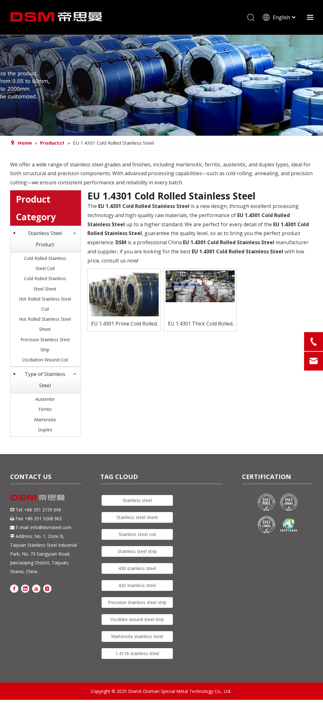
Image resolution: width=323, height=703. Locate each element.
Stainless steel (137, 500)
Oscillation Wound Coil (45, 360)
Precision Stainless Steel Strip (45, 345)
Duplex (45, 430)
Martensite (45, 420)
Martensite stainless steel (137, 636)
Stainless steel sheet (137, 517)
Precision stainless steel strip (137, 602)
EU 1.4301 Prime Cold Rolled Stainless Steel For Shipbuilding (124, 324)
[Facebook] (14, 588)
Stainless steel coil (137, 534)
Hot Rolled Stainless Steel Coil (45, 304)
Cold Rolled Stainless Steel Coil (45, 263)
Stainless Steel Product (45, 239)
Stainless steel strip (137, 551)
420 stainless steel (137, 585)
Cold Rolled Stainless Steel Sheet (45, 283)
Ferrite (45, 409)
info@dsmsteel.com (51, 527)
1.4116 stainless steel (137, 653)
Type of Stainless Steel (45, 380)
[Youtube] (36, 588)
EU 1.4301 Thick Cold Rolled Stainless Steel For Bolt (200, 324)
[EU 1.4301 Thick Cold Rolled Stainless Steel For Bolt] (200, 285)
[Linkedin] (25, 588)
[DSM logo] (37, 497)
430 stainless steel (137, 568)
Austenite (45, 399)
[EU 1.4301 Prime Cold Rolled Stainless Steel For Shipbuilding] (124, 304)
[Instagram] (47, 588)
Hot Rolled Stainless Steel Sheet (45, 324)
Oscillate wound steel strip (137, 619)
